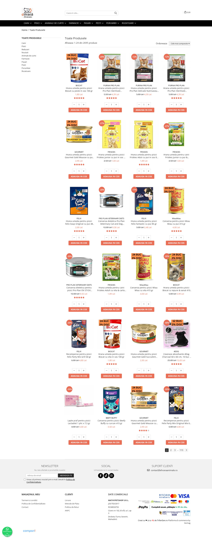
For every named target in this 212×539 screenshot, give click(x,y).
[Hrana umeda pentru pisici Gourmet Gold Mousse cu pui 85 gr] (79, 134)
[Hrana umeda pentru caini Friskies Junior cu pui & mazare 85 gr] (176, 134)
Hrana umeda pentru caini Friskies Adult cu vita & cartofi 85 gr (111, 289)
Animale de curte (29, 55)
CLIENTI (69, 494)
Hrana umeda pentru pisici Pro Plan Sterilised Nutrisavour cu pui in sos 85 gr (111, 89)
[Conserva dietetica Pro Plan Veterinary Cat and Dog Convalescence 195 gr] (111, 201)
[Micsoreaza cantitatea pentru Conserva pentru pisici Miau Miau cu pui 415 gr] (171, 237)
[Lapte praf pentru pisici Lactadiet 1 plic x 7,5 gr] (79, 400)
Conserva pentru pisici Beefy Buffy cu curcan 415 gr (111, 422)
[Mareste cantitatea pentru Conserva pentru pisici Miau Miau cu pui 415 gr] (181, 237)
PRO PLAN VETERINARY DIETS (111, 218)
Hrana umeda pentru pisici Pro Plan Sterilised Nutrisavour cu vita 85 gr (176, 89)
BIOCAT (79, 85)
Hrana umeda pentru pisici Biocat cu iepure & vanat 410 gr (176, 289)
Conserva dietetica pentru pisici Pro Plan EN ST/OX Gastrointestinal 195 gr (79, 289)
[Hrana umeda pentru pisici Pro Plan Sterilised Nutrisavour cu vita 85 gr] (176, 68)
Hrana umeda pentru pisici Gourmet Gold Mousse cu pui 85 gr (79, 156)
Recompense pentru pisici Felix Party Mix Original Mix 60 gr (176, 422)
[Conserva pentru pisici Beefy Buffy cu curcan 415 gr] (111, 400)
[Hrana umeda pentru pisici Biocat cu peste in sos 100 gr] (79, 68)
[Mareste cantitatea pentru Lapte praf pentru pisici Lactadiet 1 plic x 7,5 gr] (84, 437)
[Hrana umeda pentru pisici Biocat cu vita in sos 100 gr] (111, 334)
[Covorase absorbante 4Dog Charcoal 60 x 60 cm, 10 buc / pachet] (176, 334)
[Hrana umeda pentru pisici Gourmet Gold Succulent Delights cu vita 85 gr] (144, 334)
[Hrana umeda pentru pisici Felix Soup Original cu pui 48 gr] (79, 201)
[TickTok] (106, 475)
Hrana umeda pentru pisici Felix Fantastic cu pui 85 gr (144, 222)
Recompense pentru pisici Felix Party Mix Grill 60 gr (79, 355)
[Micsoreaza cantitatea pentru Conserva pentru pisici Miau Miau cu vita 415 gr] (139, 304)
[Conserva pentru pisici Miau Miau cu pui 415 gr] (176, 201)
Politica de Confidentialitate (33, 503)
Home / (25, 30)
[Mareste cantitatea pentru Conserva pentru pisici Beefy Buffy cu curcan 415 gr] (116, 437)
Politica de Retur (72, 507)
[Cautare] (115, 13)
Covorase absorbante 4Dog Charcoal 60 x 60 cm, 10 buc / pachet (176, 355)
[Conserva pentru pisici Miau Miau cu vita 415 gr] (144, 267)
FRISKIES (111, 152)
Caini (24, 43)
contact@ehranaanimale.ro (164, 470)
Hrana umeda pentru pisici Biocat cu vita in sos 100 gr (111, 355)
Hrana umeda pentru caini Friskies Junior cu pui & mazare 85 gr (176, 156)
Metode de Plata (72, 503)
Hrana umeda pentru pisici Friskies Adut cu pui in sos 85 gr (144, 156)
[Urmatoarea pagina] (186, 450)
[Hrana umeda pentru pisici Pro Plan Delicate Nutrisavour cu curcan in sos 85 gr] (144, 68)
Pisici (24, 46)
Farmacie (25, 58)
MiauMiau (176, 218)
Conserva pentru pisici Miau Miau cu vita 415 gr (143, 289)
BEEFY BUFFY (111, 418)
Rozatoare (26, 71)
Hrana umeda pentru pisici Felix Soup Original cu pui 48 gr (79, 222)
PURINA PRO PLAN (111, 85)
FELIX (79, 218)
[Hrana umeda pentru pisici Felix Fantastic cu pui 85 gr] (144, 201)
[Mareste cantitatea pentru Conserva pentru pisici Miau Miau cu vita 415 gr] (149, 304)
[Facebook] (100, 475)
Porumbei (26, 68)
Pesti (24, 65)
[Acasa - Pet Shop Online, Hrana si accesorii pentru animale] (36, 13)
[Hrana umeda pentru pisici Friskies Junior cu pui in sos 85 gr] (111, 134)
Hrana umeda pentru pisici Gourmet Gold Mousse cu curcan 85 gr (144, 422)
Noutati (25, 52)
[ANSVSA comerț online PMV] (186, 512)
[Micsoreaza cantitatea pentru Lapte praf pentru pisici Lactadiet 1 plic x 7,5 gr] (74, 437)
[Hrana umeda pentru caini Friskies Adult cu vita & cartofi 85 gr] (111, 267)
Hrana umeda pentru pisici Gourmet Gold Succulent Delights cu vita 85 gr (144, 355)
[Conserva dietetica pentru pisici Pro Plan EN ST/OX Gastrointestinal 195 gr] (79, 267)
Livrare (68, 500)
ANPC (67, 510)
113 (181, 450)
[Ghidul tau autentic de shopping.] (29, 531)
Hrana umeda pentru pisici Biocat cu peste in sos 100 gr (79, 89)
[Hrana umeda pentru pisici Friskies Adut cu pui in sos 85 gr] (144, 134)
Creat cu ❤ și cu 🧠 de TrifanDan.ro (153, 520)
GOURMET (79, 152)
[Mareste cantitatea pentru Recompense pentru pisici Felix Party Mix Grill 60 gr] (84, 370)
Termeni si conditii (29, 500)
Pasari (24, 62)
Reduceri (25, 49)
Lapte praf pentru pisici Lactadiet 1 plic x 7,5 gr (79, 422)
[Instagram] (111, 475)
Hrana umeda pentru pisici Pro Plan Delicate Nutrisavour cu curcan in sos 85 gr (144, 89)
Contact (25, 507)
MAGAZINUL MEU (31, 494)
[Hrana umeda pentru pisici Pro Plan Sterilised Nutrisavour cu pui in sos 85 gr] (111, 68)
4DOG (176, 351)
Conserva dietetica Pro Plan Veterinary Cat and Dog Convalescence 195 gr (111, 222)
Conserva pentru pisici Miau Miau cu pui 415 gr (176, 222)
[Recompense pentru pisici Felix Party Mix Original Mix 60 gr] (176, 400)
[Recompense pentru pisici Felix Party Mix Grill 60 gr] (79, 334)
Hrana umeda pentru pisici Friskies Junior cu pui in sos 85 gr (111, 156)
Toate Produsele (37, 30)
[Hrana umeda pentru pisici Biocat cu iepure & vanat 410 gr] (176, 267)
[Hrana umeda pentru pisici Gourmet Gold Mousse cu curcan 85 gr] (144, 400)
